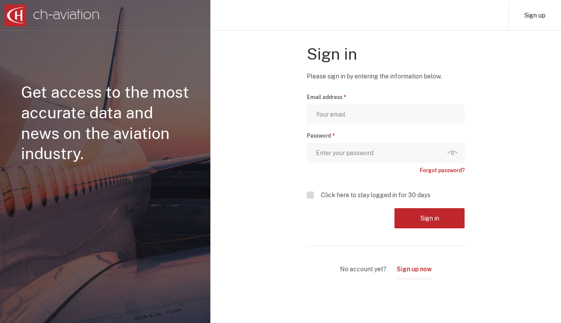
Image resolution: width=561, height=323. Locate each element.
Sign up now (414, 269)
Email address (324, 97)
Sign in (429, 218)
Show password (454, 153)
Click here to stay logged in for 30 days (375, 195)
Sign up (534, 15)
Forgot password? (442, 170)
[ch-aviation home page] (51, 15)
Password (319, 135)
